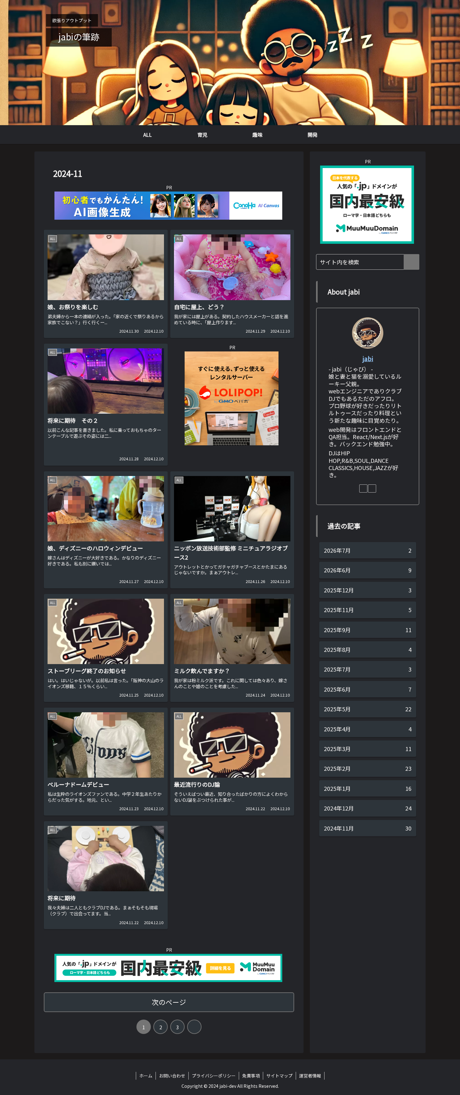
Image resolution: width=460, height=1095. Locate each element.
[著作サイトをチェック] (363, 488)
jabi (367, 358)
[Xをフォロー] (372, 488)
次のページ (169, 1002)
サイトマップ (279, 1075)
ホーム (145, 1075)
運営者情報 (310, 1075)
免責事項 (251, 1075)
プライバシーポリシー (214, 1075)
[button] (411, 262)
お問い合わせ (172, 1075)
